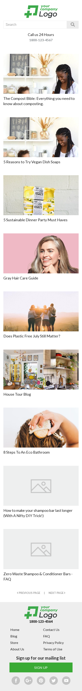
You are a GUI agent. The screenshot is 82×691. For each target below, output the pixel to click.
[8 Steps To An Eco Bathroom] (41, 428)
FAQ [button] (46, 636)
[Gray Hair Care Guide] (41, 253)
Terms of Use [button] (52, 649)
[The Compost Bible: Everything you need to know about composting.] (41, 74)
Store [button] (14, 643)
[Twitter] (53, 680)
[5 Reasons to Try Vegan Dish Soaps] (41, 137)
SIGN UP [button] (41, 667)
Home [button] (14, 630)
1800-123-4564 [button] (41, 621)
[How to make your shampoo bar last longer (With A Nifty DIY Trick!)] (41, 486)
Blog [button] (13, 636)
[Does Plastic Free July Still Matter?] (41, 311)
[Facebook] (16, 680)
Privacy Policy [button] (53, 643)
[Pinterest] (41, 680)
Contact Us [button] (51, 630)
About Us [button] (17, 649)
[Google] (28, 680)
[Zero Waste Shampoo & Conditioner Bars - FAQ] (41, 549)
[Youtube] (66, 680)
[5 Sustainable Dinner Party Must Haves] (41, 195)
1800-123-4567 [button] (41, 40)
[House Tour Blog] (41, 370)
